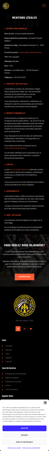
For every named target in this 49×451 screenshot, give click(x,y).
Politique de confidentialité (31, 448)
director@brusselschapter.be (30, 52)
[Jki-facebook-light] (18, 328)
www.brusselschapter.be (19, 169)
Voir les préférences (24, 442)
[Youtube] (31, 328)
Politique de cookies (14, 448)
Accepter (24, 428)
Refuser (24, 435)
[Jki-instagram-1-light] (24, 328)
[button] (45, 402)
